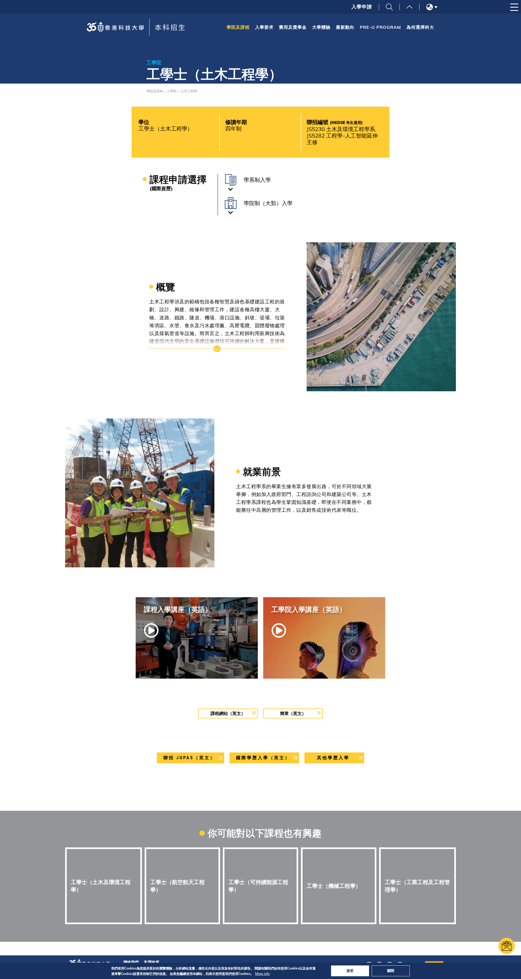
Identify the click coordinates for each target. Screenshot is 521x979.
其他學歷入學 (333, 757)
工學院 (172, 91)
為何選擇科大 (420, 27)
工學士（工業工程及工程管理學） (417, 886)
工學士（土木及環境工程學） (101, 886)
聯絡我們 (131, 962)
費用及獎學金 (293, 27)
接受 (350, 970)
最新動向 (345, 27)
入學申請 (361, 6)
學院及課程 (238, 27)
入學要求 (264, 27)
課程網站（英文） (228, 713)
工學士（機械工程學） (334, 885)
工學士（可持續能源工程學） (258, 886)
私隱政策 (151, 962)
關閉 (390, 970)
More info (262, 974)
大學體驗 (321, 27)
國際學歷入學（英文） (263, 757)
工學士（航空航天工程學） (177, 886)
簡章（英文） (293, 713)
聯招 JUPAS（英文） (189, 757)
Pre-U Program (380, 27)
